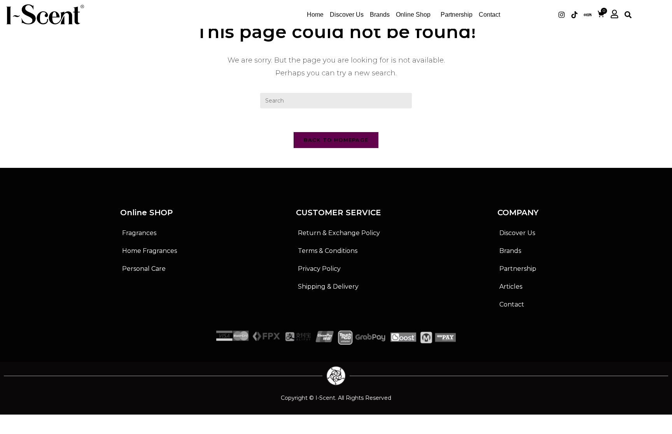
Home (315, 14)
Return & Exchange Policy (339, 233)
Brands (380, 14)
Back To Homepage (336, 140)
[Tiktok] (574, 14)
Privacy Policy (319, 268)
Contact (489, 14)
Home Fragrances (149, 250)
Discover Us (347, 14)
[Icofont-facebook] (548, 14)
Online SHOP (146, 212)
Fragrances (139, 233)
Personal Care (144, 268)
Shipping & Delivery (328, 286)
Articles (510, 286)
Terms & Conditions (327, 250)
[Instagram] (561, 14)
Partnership (456, 14)
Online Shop (413, 14)
